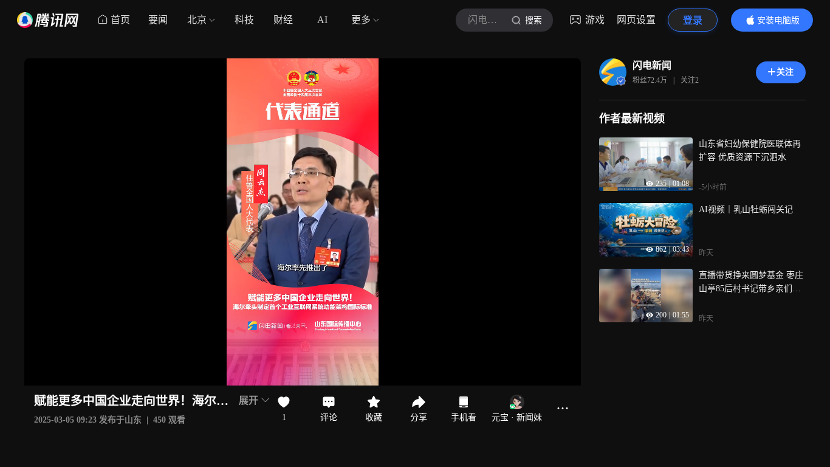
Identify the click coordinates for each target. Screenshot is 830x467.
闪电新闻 (652, 65)
